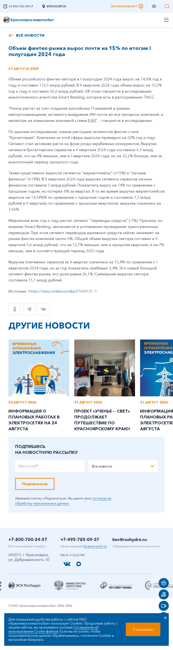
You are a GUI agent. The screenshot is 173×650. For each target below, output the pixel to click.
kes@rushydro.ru (129, 539)
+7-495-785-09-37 (80, 539)
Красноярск (56, 6)
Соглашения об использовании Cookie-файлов (53, 629)
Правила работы (95, 546)
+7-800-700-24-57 (27, 539)
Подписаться (34, 484)
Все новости (30, 35)
